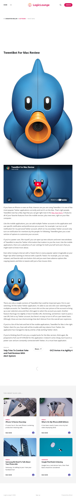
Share (37, 349)
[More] (10, 4)
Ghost (70, 495)
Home (5, 5)
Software (22, 19)
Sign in (68, 5)
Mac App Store (57, 213)
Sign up (38, 495)
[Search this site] (60, 4)
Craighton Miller (11, 19)
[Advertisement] (38, 35)
